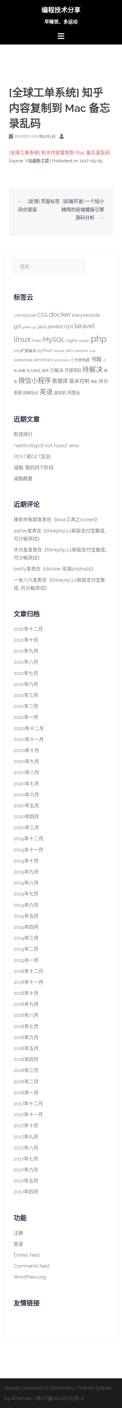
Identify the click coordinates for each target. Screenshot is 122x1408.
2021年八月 (26, 662)
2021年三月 (26, 695)
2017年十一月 (28, 1114)
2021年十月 (26, 640)
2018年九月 (26, 1004)
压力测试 (33, 371)
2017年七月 (26, 1159)
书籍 (96, 359)
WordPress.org (30, 1277)
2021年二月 (26, 706)
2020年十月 (26, 750)
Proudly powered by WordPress (39, 1388)
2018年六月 (26, 1037)
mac (37, 340)
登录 (18, 1244)
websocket (23, 360)
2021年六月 (26, 684)
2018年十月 (26, 993)
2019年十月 (26, 861)
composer (25, 315)
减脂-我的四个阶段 (34, 467)
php (99, 339)
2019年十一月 (28, 850)
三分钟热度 (80, 360)
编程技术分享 (61, 10)
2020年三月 (26, 827)
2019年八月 (26, 883)
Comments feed (31, 1266)
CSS (42, 314)
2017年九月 (26, 1137)
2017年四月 (26, 1192)
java (41, 326)
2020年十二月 (29, 728)
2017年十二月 (28, 1103)
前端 (21, 371)
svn (69, 350)
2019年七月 (26, 894)
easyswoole (86, 315)
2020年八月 (26, 772)
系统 (18, 392)
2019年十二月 (28, 838)
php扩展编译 (25, 350)
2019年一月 (26, 960)
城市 (45, 371)
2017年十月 (26, 1125)
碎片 (103, 381)
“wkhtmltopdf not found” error (46, 445)
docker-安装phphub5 (68, 569)
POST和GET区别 (32, 456)
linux (22, 339)
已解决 (56, 370)
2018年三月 (26, 1070)
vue (92, 351)
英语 (46, 392)
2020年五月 (26, 805)
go (34, 327)
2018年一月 (26, 1092)
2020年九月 (26, 761)
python (45, 350)
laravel (84, 326)
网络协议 (30, 393)
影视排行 (23, 434)
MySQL (54, 339)
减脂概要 (23, 478)
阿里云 (74, 392)
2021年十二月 (28, 629)
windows (43, 359)
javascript (60, 326)
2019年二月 (26, 949)
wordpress (61, 360)
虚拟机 (60, 392)
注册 (18, 1233)
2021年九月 (26, 651)
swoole (81, 350)
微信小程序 (34, 380)
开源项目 (73, 370)
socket (59, 351)
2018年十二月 (28, 971)
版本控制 (79, 381)
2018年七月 (26, 1026)
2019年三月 (26, 938)
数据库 (60, 381)
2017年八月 (26, 1148)
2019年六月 (26, 905)
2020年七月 (26, 784)
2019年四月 (26, 927)
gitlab (26, 327)
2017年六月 (26, 1170)
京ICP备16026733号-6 (60, 1398)
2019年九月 (26, 872)
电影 (94, 382)
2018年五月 (26, 1048)
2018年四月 (26, 1059)
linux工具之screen (75, 519)
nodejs (84, 341)
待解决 (92, 369)
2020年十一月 (29, 739)
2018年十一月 (28, 982)
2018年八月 (26, 1015)
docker (60, 314)
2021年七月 (26, 673)
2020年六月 (26, 794)
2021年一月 (26, 717)
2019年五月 (26, 916)
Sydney (103, 1388)
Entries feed (27, 1255)
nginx (72, 340)
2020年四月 (26, 816)
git (17, 326)
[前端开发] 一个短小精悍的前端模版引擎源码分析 (83, 209)
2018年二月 (26, 1081)
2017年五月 (26, 1181)
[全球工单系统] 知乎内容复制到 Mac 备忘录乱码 (59, 153)
